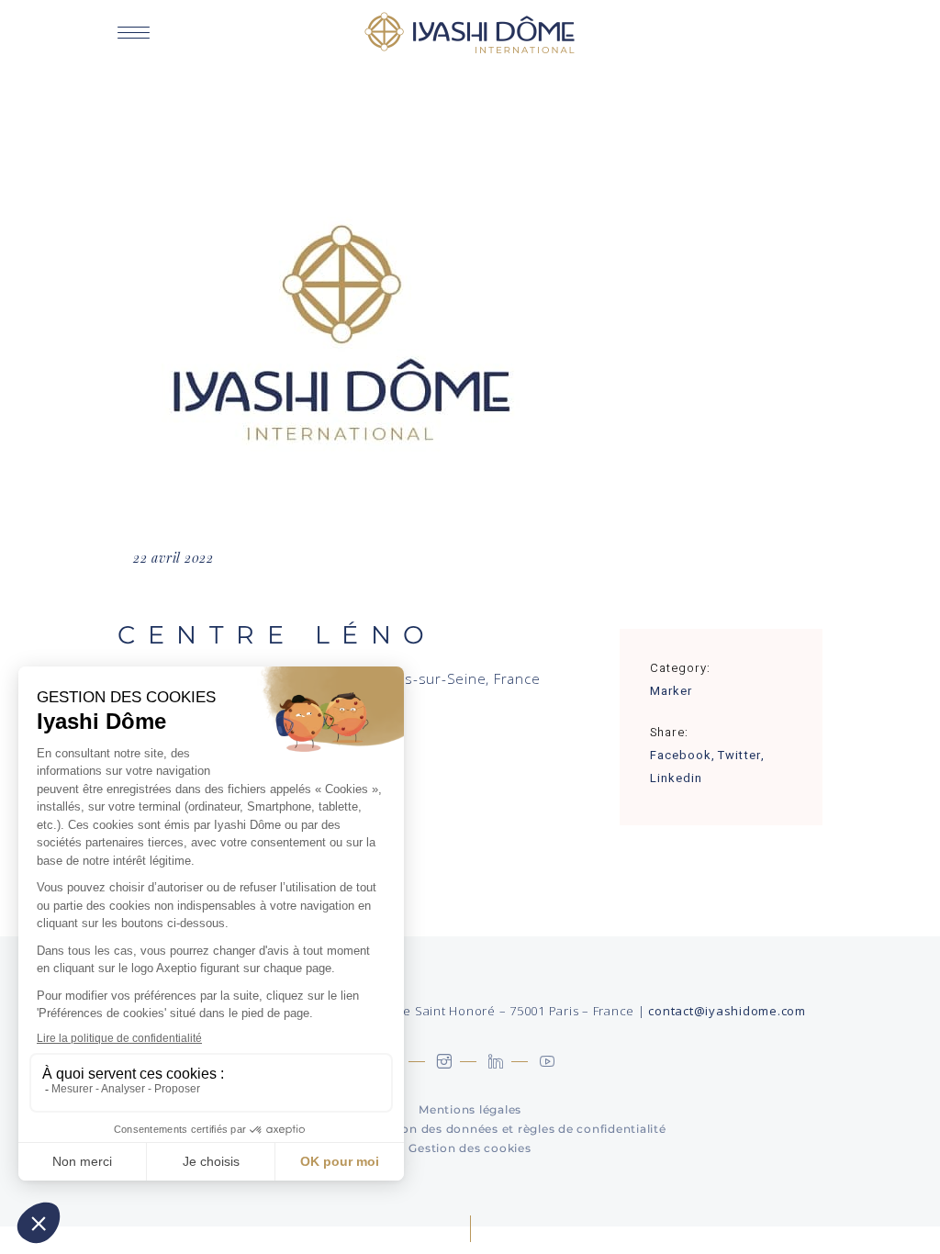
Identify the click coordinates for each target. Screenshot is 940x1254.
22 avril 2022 (173, 557)
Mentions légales (470, 1109)
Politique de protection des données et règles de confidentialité (470, 1129)
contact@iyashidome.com (727, 1010)
